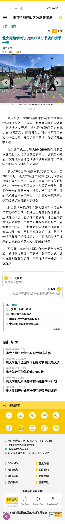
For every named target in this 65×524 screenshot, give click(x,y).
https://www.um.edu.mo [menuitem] (24, 318)
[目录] (4, 17)
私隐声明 (44, 476)
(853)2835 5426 (41, 453)
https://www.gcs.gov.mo (22, 445)
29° (55, 8)
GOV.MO (13, 463)
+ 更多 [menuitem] (56, 328)
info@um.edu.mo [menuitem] (20, 314)
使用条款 (44, 482)
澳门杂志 (13, 469)
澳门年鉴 (13, 476)
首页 (4, 26)
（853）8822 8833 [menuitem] (20, 309)
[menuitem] (33, 305)
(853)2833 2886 (17, 453)
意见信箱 (44, 463)
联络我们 (44, 469)
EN (60, 31)
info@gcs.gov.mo (18, 449)
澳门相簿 (13, 482)
